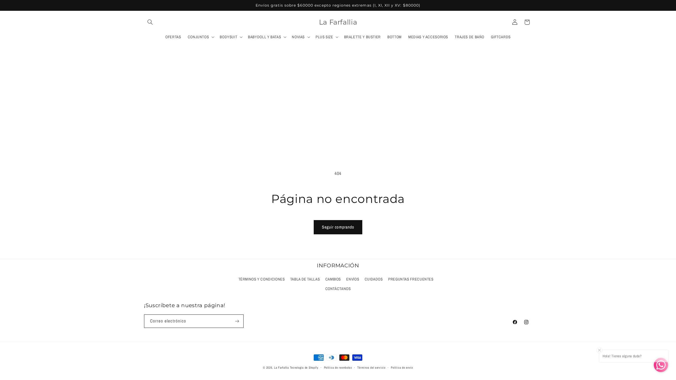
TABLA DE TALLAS (305, 279)
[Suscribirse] (237, 321)
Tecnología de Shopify (304, 367)
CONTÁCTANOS (338, 288)
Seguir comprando (338, 227)
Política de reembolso (338, 367)
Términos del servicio (371, 367)
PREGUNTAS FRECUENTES (411, 279)
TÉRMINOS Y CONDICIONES (261, 279)
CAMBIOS (333, 279)
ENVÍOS (352, 279)
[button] (150, 22)
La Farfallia (281, 367)
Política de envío (402, 367)
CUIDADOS (374, 279)
